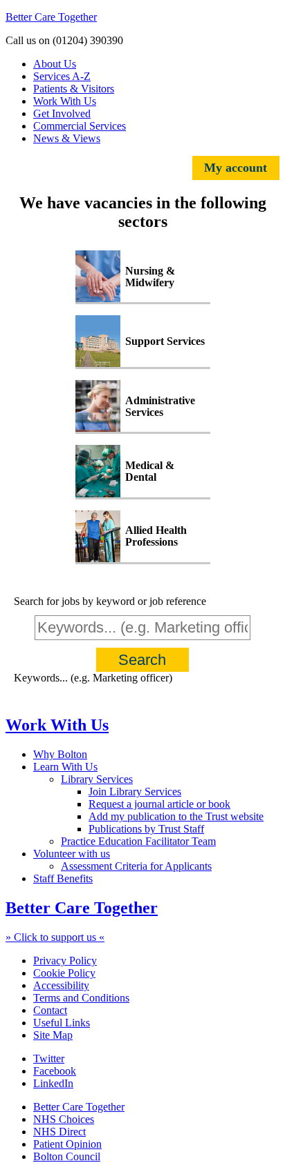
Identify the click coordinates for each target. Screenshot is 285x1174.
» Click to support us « (55, 937)
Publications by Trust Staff (146, 829)
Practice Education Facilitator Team (138, 841)
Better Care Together (51, 17)
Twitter (48, 1058)
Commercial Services (79, 126)
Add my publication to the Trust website (176, 816)
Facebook (54, 1071)
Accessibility (61, 985)
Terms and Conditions (81, 998)
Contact (50, 1010)
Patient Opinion (67, 1144)
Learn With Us (65, 767)
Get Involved (62, 113)
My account (235, 168)
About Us (54, 64)
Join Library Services (135, 791)
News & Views (66, 138)
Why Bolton (60, 754)
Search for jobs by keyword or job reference (110, 601)
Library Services (97, 779)
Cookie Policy (64, 973)
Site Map (53, 1035)
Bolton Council (66, 1156)
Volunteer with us (71, 853)
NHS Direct (59, 1131)
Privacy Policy (65, 960)
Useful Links (61, 1022)
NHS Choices (63, 1119)
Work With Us (64, 101)
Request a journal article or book (159, 804)
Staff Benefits (63, 878)
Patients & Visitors (73, 88)
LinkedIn (53, 1083)
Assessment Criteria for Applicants (136, 866)
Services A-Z (62, 76)
